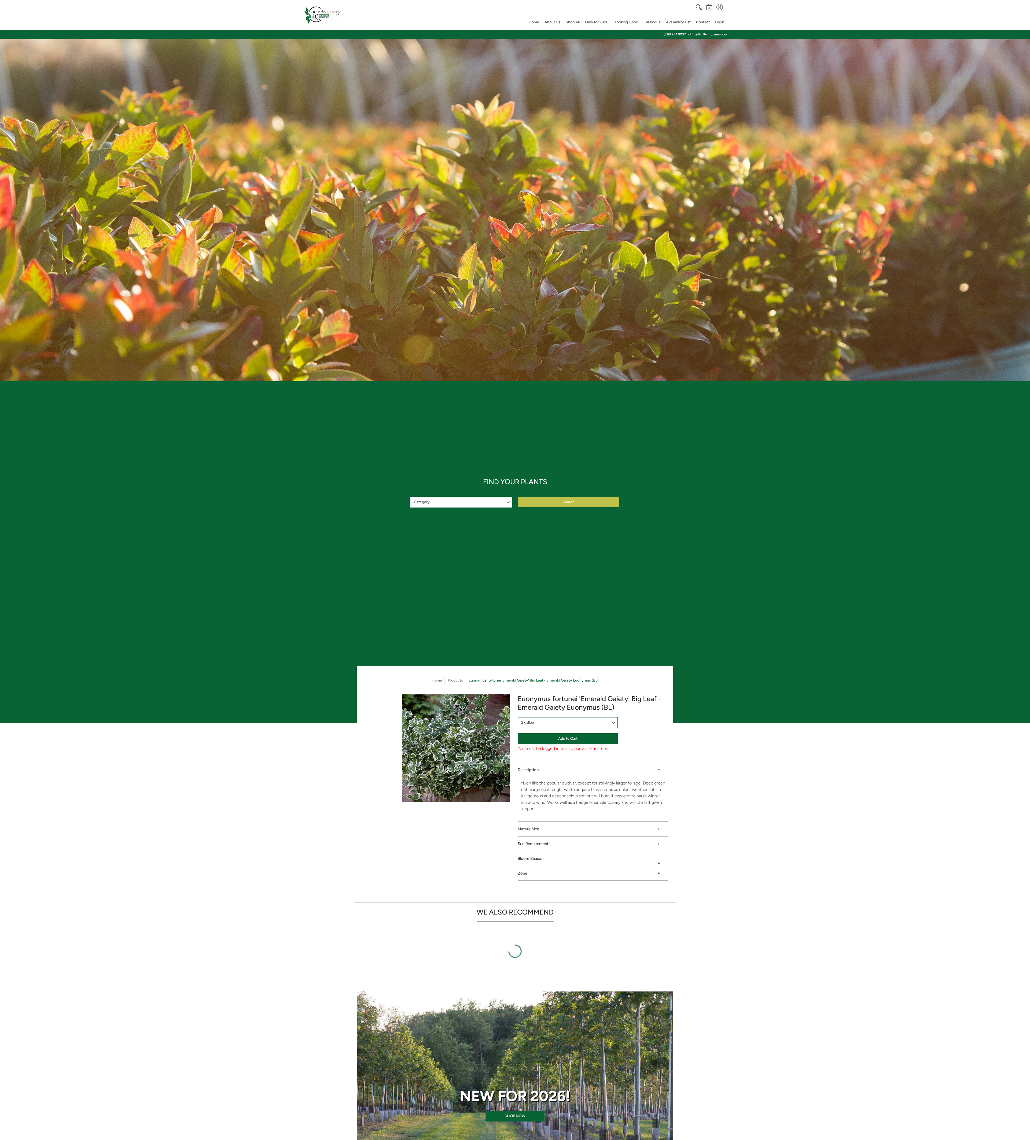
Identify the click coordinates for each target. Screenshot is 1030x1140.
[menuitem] (698, 7)
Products (455, 680)
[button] (698, 7)
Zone (522, 873)
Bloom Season (530, 858)
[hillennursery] (322, 15)
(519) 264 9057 (675, 34)
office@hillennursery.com (707, 34)
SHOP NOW (515, 1116)
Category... (423, 502)
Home (437, 680)
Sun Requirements (534, 843)
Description (528, 769)
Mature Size (528, 829)
